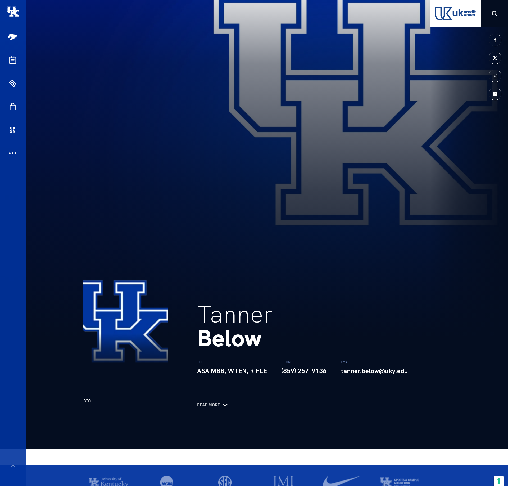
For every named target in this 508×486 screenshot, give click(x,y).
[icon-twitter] (495, 58)
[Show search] (494, 13)
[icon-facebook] (495, 40)
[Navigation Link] (13, 37)
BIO (87, 401)
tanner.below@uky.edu (374, 371)
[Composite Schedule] (12, 60)
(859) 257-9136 (303, 371)
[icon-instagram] (495, 76)
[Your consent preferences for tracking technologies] (499, 481)
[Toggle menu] (13, 466)
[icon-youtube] (495, 94)
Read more (208, 405)
